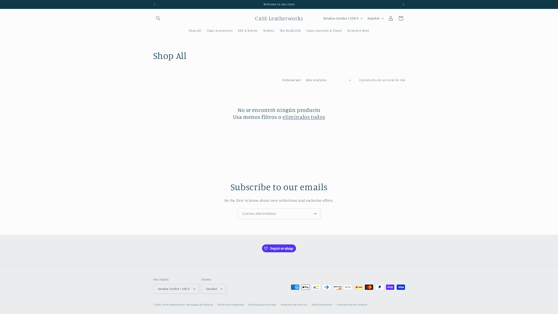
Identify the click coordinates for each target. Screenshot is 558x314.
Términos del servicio (294, 304)
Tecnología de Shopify (199, 304)
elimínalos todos (303, 116)
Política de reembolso (231, 304)
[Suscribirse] (315, 213)
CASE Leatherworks (173, 304)
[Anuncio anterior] (154, 4)
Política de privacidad (262, 304)
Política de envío (322, 304)
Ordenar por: (291, 80)
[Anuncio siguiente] (403, 4)
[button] (158, 18)
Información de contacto (352, 304)
